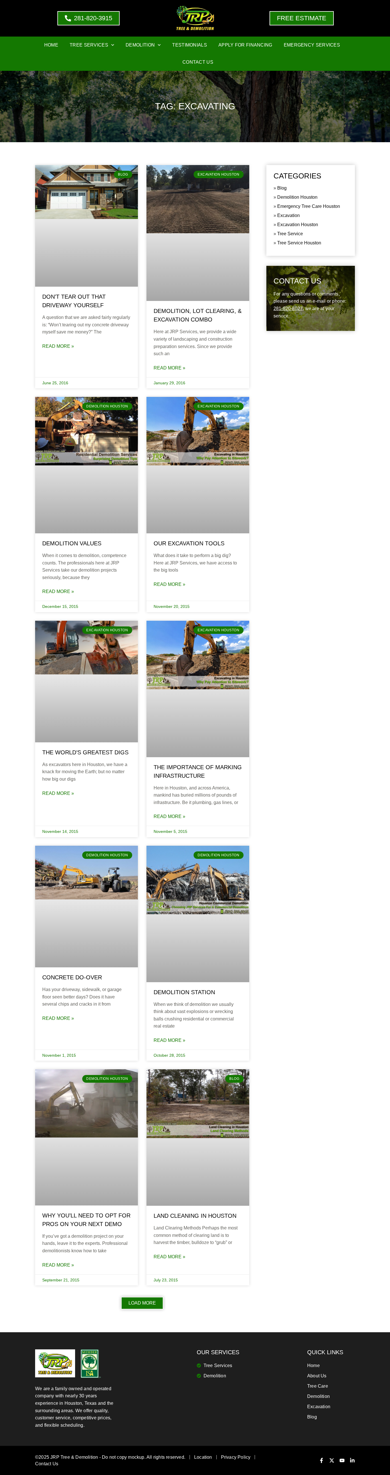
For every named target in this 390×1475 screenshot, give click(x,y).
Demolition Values (71, 543)
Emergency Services (312, 45)
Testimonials (189, 45)
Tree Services (89, 45)
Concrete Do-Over (72, 977)
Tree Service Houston (299, 242)
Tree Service (290, 233)
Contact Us (197, 62)
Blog (282, 188)
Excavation (288, 215)
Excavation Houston (297, 224)
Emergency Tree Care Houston (308, 206)
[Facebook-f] (321, 1460)
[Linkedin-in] (352, 1460)
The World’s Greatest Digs (85, 752)
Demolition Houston (297, 197)
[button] (142, 1303)
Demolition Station (184, 992)
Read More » (58, 346)
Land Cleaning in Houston (195, 1216)
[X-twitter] (331, 1460)
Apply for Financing (245, 45)
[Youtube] (342, 1460)
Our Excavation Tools (189, 543)
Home (51, 45)
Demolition (140, 45)
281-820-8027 (288, 308)
